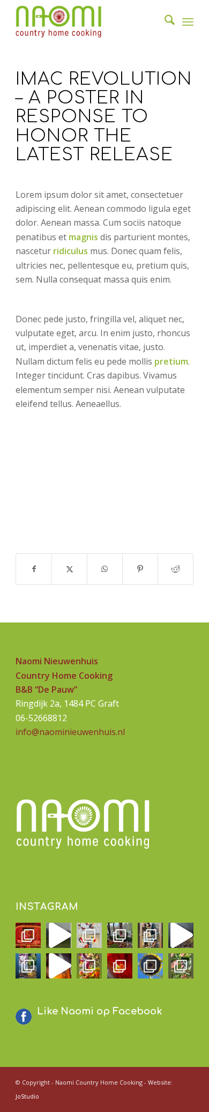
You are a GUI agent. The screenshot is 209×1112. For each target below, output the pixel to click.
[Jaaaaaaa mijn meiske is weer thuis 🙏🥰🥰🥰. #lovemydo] (58, 935)
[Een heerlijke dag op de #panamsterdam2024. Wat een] (89, 935)
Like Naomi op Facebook (99, 1011)
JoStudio (27, 1096)
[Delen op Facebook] (33, 569)
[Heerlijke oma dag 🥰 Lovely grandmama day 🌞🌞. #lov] (180, 935)
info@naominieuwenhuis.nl (70, 732)
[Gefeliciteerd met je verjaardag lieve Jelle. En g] (150, 935)
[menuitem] (164, 21)
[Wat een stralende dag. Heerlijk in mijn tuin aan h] (150, 965)
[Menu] (187, 21)
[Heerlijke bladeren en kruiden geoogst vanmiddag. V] (180, 965)
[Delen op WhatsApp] (104, 569)
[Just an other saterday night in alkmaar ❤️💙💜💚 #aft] (119, 965)
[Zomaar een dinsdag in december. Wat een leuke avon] (28, 935)
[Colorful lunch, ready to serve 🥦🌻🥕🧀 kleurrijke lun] (89, 965)
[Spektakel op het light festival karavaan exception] (58, 965)
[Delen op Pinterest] (140, 569)
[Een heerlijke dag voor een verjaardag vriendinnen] (28, 965)
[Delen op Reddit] (175, 569)
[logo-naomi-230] (87, 21)
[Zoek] (164, 21)
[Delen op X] (69, 569)
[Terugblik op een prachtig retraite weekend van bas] (119, 935)
